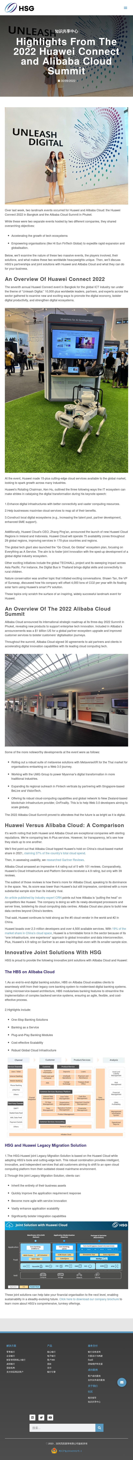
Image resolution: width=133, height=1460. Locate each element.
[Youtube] (50, 1417)
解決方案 (11, 1345)
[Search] (99, 1428)
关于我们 (93, 1386)
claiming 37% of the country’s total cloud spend (54, 853)
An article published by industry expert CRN (33, 897)
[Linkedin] (32, 1417)
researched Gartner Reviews (65, 860)
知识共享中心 (66, 31)
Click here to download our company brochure (89, 1299)
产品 (49, 1345)
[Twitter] (41, 1417)
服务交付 (93, 1345)
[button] (125, 7)
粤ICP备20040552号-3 (70, 1451)
